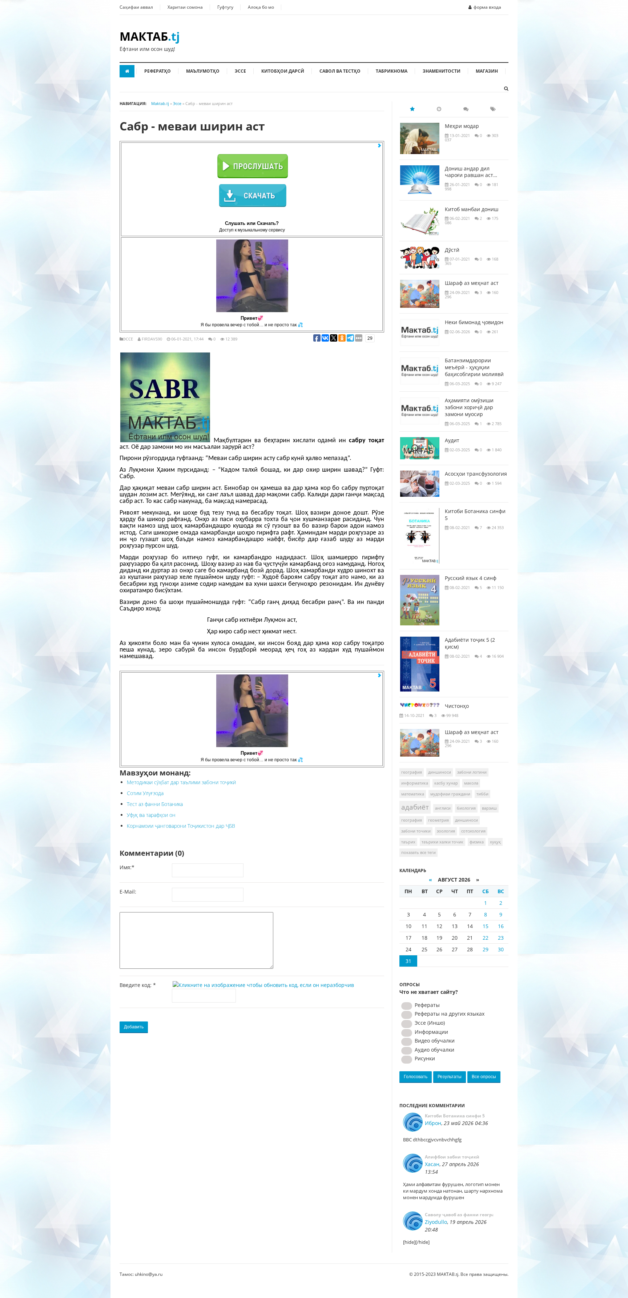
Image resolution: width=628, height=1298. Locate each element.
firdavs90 (152, 339)
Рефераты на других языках (448, 1013)
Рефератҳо (157, 71)
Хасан (432, 1164)
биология (466, 808)
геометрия (438, 820)
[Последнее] (439, 109)
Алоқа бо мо (261, 7)
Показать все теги (418, 852)
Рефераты (426, 1004)
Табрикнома (391, 71)
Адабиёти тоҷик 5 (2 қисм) (470, 643)
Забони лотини (472, 772)
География (411, 772)
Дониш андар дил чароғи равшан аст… (471, 172)
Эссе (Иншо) (429, 1022)
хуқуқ (495, 841)
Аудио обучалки (433, 1049)
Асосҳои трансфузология (476, 474)
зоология (446, 831)
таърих (408, 841)
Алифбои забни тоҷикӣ (452, 1157)
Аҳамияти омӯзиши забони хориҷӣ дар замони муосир (469, 407)
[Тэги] (493, 109)
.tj (150, 36)
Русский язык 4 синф (470, 578)
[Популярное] (412, 109)
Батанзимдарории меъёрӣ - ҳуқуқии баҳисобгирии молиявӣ (474, 367)
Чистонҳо (457, 706)
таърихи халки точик (442, 841)
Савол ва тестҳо (340, 71)
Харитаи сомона (185, 7)
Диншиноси (439, 772)
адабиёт (415, 807)
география (411, 820)
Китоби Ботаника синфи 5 (475, 514)
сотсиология (473, 831)
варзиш (489, 808)
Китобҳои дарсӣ (282, 71)
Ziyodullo (436, 1221)
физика (477, 841)
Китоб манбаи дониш (471, 209)
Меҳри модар (462, 126)
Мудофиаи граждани (450, 794)
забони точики (416, 831)
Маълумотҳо (203, 71)
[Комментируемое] (466, 109)
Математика (412, 794)
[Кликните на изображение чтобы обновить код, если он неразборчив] (265, 984)
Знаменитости (441, 71)
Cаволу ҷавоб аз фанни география (459, 1215)
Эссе (240, 71)
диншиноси (466, 820)
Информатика (414, 783)
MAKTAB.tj (447, 1274)
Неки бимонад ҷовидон (474, 322)
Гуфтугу (225, 7)
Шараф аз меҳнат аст (472, 283)
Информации (430, 1031)
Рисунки (424, 1058)
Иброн (433, 1123)
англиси (443, 808)
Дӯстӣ (452, 250)
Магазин (487, 71)
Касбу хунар (446, 783)
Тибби (482, 794)
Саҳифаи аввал (136, 7)
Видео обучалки (434, 1040)
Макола (471, 783)
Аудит (452, 440)
